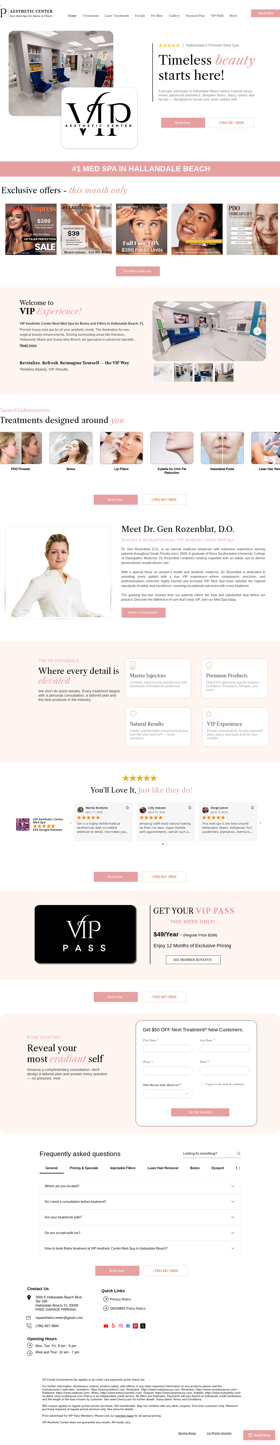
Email (203, 1061)
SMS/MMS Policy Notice (128, 1308)
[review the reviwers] (127, 808)
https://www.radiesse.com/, (73, 1392)
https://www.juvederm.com (108, 1389)
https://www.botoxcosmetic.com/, (121, 1392)
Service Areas (187, 1433)
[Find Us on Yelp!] (113, 1326)
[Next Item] (257, 331)
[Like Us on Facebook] (128, 1326)
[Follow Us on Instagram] (120, 1326)
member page (124, 1415)
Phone (146, 1061)
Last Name (206, 1040)
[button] (91, 16)
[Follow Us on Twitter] (142, 1326)
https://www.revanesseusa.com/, (217, 1389)
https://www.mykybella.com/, (223, 1392)
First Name (149, 1040)
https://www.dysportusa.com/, (174, 1392)
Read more (28, 345)
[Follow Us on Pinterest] (135, 1326)
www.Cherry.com (121, 1399)
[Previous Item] (7, 462)
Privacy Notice (120, 1299)
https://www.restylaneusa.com (160, 1389)
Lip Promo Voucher (219, 1433)
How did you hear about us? (161, 1084)
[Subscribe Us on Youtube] (105, 1326)
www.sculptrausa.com (69, 1396)
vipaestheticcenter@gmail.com (59, 1318)
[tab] (52, 1168)
